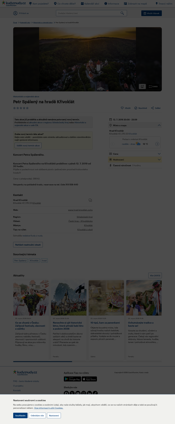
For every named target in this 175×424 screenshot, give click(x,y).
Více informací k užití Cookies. (48, 408)
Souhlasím (20, 415)
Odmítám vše (37, 415)
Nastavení (54, 415)
